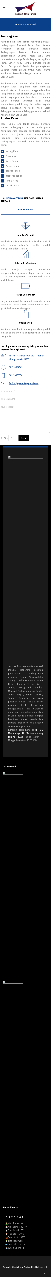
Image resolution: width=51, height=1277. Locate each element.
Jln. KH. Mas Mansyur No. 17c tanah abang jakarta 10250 (25, 733)
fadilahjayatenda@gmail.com (23, 383)
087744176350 (15, 375)
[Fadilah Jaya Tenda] (25, 8)
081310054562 (16, 367)
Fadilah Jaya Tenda (21, 1267)
